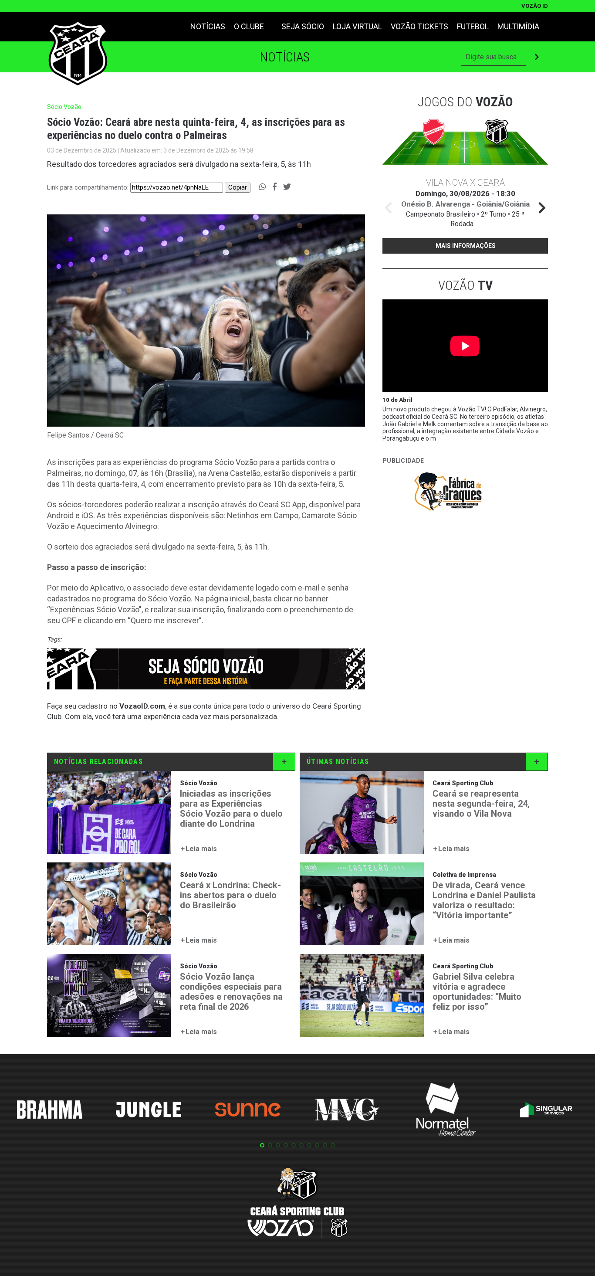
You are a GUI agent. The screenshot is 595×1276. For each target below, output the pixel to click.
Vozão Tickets (419, 26)
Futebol (473, 26)
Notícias (207, 26)
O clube (249, 26)
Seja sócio (302, 26)
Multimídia (518, 26)
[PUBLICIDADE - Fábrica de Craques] (447, 493)
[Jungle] (148, 1111)
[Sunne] (248, 1111)
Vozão (465, 285)
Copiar (237, 187)
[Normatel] (446, 1111)
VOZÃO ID (534, 6)
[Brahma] (49, 1111)
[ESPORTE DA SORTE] (447, 544)
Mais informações (466, 245)
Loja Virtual (357, 26)
